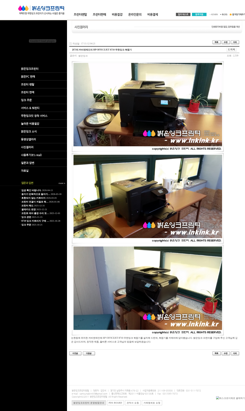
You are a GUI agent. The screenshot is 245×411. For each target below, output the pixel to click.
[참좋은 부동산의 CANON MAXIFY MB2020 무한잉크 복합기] (89, 353)
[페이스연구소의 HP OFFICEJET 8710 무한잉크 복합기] (75, 353)
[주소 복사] (231, 49)
